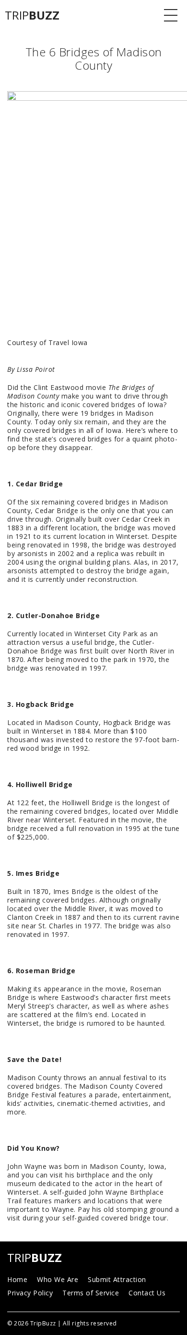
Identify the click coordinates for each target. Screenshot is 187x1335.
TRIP (32, 15)
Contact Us (147, 1292)
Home (17, 1279)
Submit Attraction (117, 1279)
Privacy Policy (30, 1292)
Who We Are (57, 1279)
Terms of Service (90, 1292)
